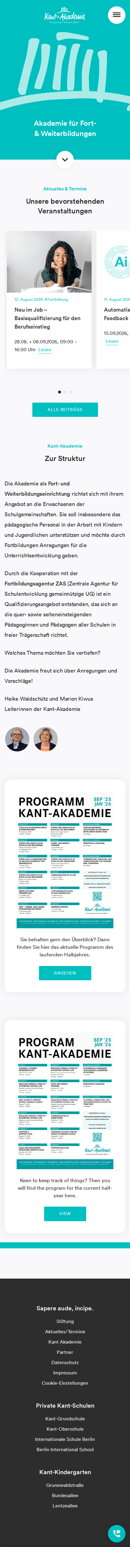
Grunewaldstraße (65, 1485)
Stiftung (65, 1321)
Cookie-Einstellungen (65, 1383)
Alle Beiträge (65, 409)
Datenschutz (65, 1362)
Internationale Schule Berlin (65, 1439)
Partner (65, 1352)
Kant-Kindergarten (65, 1472)
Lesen (44, 349)
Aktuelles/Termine (65, 1331)
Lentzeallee (65, 1506)
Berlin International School (65, 1449)
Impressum (65, 1373)
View (65, 1213)
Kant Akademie (65, 1342)
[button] (59, 392)
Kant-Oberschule (65, 1429)
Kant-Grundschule (65, 1419)
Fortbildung (57, 299)
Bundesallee (65, 1495)
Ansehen (65, 973)
